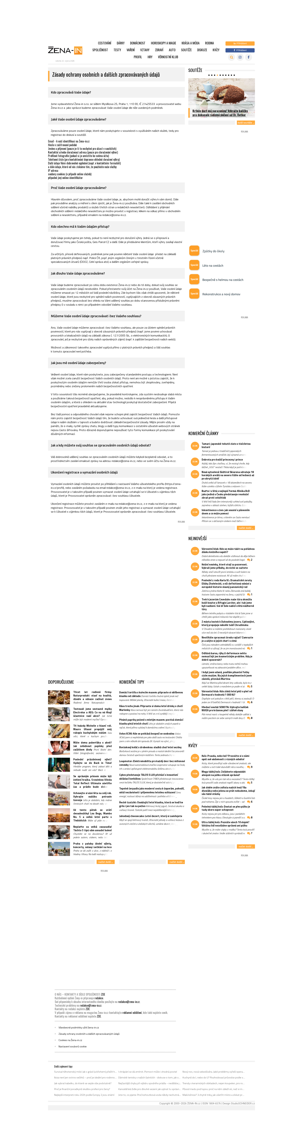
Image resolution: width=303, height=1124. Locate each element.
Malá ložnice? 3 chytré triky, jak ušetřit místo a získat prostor (214, 1095)
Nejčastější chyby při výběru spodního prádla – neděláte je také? (149, 1083)
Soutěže (186, 50)
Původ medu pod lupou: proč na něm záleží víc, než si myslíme (214, 1089)
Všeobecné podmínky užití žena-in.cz (79, 1027)
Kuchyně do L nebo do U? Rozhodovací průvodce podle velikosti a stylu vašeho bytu (214, 1077)
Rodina (209, 43)
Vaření (131, 50)
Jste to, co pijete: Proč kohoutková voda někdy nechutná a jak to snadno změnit (149, 1095)
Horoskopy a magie (163, 43)
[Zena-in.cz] (67, 50)
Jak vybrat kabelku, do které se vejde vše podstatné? (83, 1083)
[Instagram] (240, 57)
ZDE (103, 994)
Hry (150, 57)
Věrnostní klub (168, 57)
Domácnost (137, 43)
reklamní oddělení (132, 1012)
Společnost (100, 50)
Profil (138, 57)
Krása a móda (191, 43)
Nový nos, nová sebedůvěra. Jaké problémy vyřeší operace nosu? (214, 1072)
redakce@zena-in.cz (129, 1002)
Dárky (120, 43)
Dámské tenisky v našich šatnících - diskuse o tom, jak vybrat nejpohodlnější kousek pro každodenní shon (149, 1077)
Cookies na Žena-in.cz (70, 1040)
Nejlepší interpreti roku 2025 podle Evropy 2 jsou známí (84, 1095)
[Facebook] (248, 57)
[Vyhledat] (231, 57)
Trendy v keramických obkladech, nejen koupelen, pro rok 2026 (214, 1083)
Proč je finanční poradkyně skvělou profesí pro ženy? (82, 1089)
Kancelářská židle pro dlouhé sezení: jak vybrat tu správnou (149, 1089)
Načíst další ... (105, 862)
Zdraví (159, 50)
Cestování (104, 43)
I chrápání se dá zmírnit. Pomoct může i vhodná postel (147, 1072)
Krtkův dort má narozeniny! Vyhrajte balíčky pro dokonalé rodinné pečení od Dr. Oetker (220, 112)
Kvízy (216, 50)
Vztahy (144, 50)
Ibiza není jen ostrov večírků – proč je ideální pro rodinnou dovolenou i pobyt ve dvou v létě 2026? (85, 1077)
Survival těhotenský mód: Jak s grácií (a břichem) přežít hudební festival (85, 1072)
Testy (117, 50)
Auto (172, 50)
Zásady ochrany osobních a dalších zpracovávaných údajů (89, 1034)
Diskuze (202, 50)
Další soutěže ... (246, 122)
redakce (99, 998)
